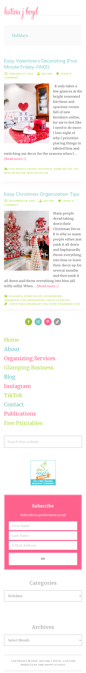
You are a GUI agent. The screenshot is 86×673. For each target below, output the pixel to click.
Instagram (17, 386)
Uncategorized (58, 300)
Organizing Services (29, 358)
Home (11, 339)
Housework (53, 296)
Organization (15, 300)
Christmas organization (28, 303)
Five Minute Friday (23, 168)
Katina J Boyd (43, 13)
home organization (64, 303)
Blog (9, 376)
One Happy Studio (51, 664)
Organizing (36, 300)
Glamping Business (29, 367)
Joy (75, 168)
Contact (14, 404)
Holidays (45, 168)
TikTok (13, 395)
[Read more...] (15, 159)
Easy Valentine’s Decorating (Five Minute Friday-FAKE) (40, 64)
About (12, 349)
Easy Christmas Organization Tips (41, 194)
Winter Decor (14, 172)
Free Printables (23, 423)
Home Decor (63, 168)
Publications (20, 413)
